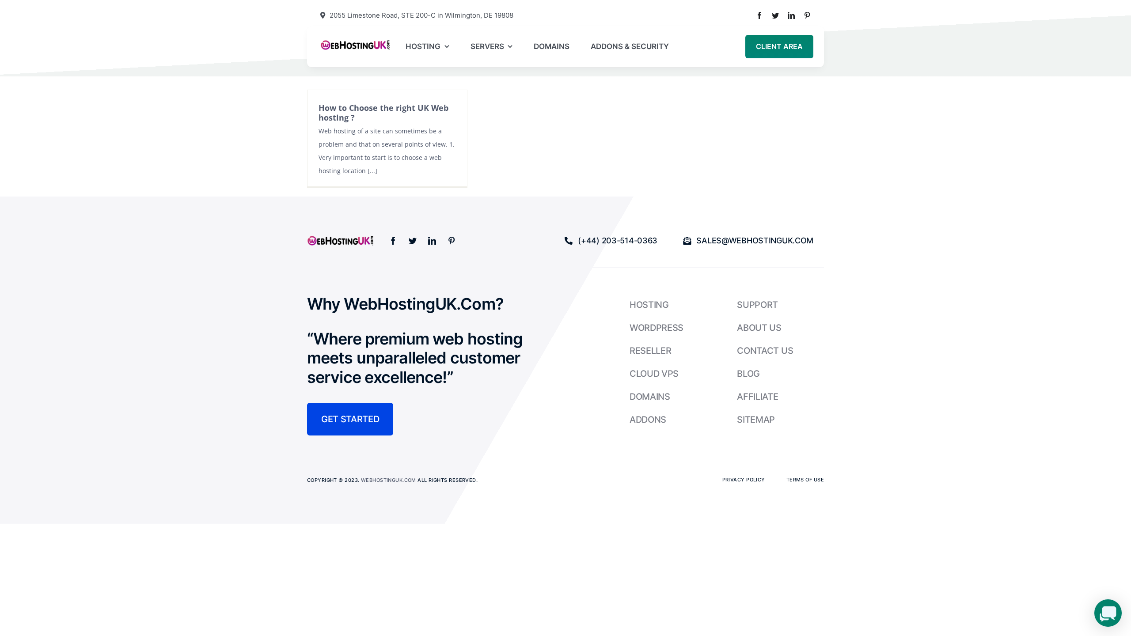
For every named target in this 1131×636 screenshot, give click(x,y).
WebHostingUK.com (388, 480)
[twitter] (775, 15)
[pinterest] (807, 15)
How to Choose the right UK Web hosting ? (383, 112)
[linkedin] (791, 15)
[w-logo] (355, 42)
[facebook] (759, 15)
